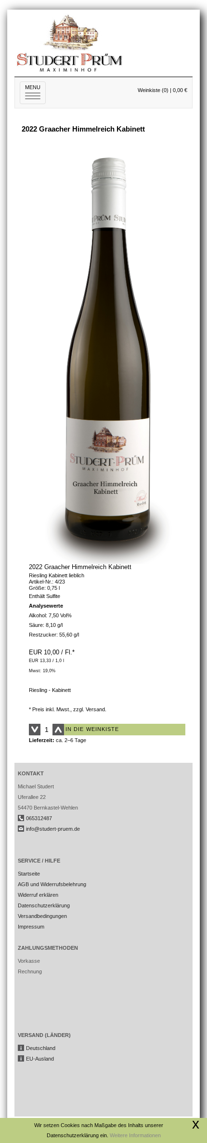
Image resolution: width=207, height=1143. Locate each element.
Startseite (29, 874)
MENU (35, 92)
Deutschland (40, 1048)
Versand (95, 709)
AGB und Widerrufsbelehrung (52, 884)
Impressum (31, 927)
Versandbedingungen (42, 916)
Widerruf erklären (38, 895)
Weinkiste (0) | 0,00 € (162, 90)
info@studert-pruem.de (53, 829)
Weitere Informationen (135, 1135)
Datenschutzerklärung (44, 905)
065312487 (39, 818)
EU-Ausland (40, 1059)
